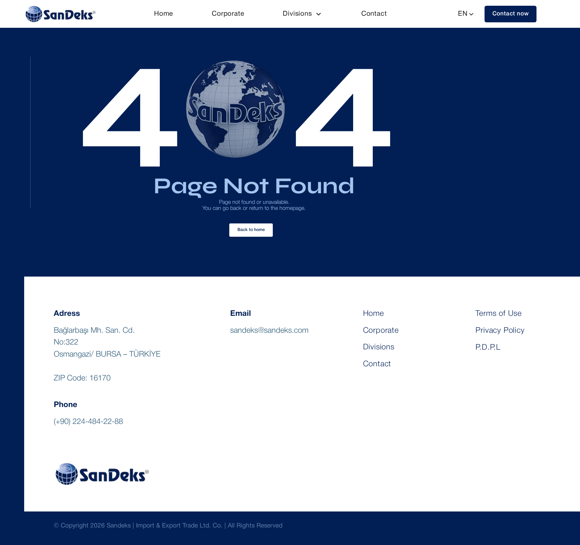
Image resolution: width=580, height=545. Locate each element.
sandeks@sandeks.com (269, 330)
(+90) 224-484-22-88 (88, 421)
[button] (510, 14)
